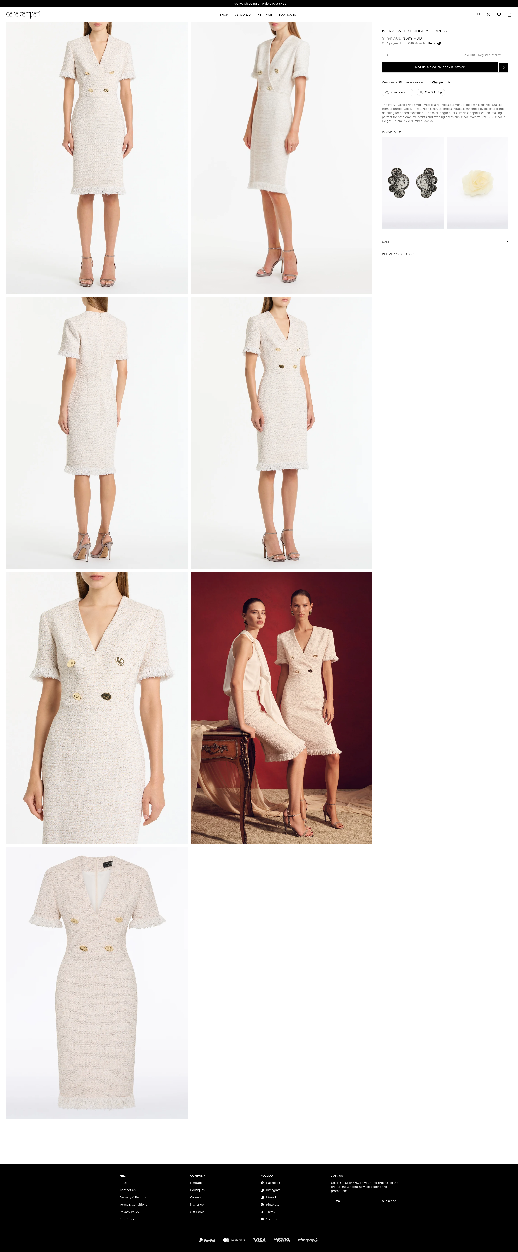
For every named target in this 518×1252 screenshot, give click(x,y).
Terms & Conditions (133, 1205)
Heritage (196, 1183)
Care (386, 242)
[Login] (488, 15)
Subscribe (389, 1201)
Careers (195, 1197)
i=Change (197, 1205)
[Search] (478, 15)
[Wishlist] (499, 15)
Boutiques (197, 1190)
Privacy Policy (129, 1212)
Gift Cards (197, 1212)
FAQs (123, 1183)
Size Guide (127, 1219)
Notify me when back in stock (440, 67)
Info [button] (448, 82)
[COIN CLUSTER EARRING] (413, 183)
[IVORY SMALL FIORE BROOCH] (477, 183)
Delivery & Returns (398, 254)
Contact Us (128, 1190)
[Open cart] (509, 15)
